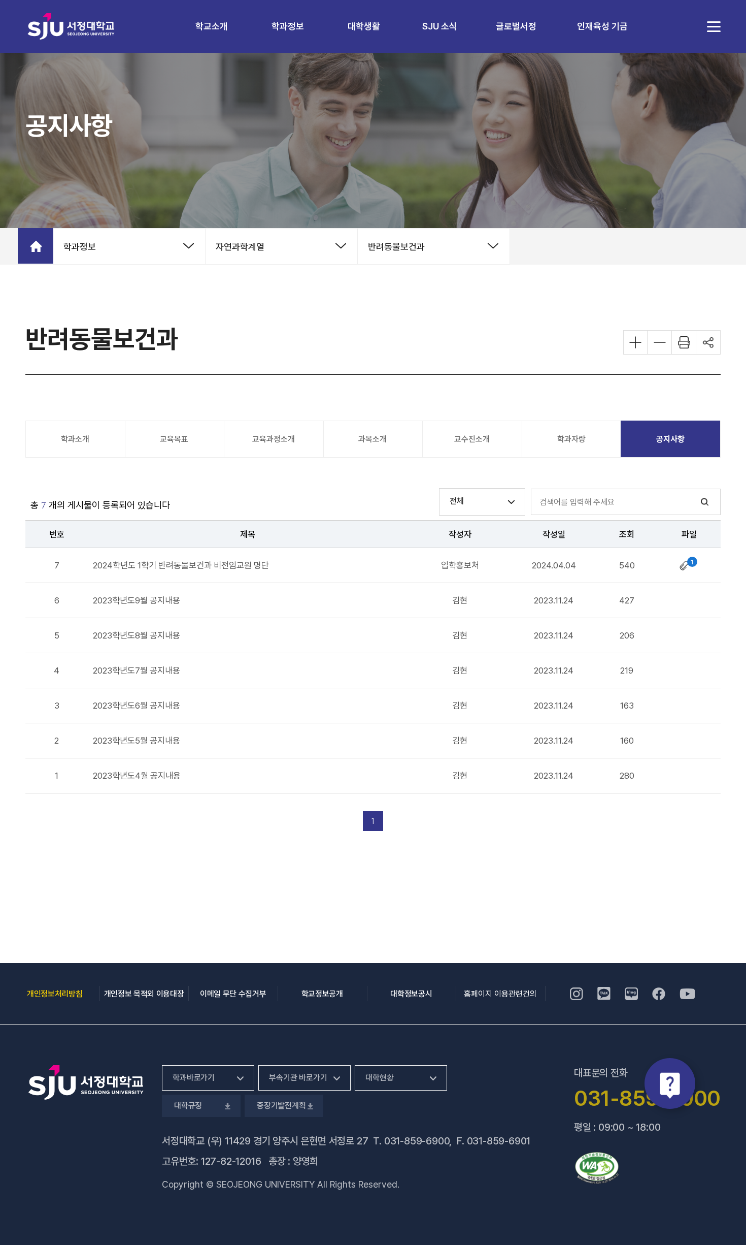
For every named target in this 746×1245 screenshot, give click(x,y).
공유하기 (708, 342)
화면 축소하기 (660, 342)
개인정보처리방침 (54, 994)
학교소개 (211, 26)
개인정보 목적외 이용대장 (144, 994)
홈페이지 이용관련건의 (500, 994)
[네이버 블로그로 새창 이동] (631, 993)
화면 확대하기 (635, 342)
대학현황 (379, 1077)
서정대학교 (71, 26)
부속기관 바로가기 (298, 1077)
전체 (457, 501)
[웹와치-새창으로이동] (597, 1168)
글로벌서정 (516, 26)
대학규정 (187, 1105)
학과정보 (288, 26)
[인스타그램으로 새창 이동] (576, 993)
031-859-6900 (417, 1141)
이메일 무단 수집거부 (233, 994)
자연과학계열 (240, 246)
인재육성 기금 (602, 26)
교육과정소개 (273, 439)
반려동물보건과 (396, 246)
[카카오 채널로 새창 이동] (604, 993)
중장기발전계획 (280, 1105)
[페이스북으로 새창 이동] (658, 993)
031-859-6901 (499, 1141)
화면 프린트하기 (684, 342)
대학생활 (364, 26)
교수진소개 (472, 439)
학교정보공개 (322, 994)
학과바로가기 (194, 1077)
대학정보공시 (411, 994)
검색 (705, 502)
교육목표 (174, 439)
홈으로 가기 (35, 246)
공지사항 (670, 439)
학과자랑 (571, 439)
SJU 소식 (439, 26)
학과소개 (75, 439)
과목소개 (372, 439)
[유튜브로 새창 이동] (687, 993)
